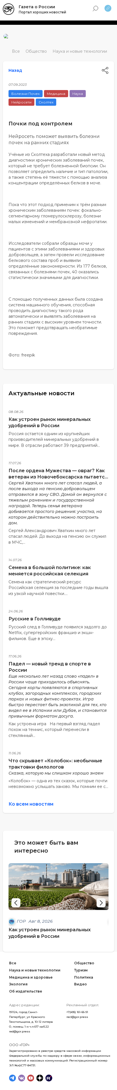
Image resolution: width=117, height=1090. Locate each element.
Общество (36, 51)
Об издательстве (25, 991)
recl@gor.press (77, 1017)
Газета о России (37, 6)
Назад (15, 70)
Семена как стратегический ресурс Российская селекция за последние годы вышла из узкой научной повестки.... (58, 587)
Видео (80, 984)
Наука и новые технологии (80, 51)
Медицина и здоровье (31, 977)
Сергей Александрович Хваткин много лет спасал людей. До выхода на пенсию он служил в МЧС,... (57, 536)
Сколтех (46, 102)
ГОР (22, 921)
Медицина (56, 93)
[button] (101, 902)
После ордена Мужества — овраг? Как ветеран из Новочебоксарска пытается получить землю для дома (58, 477)
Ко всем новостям (31, 804)
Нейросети (21, 102)
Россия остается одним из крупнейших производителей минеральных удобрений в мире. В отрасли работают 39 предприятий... (54, 439)
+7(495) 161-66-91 (77, 1012)
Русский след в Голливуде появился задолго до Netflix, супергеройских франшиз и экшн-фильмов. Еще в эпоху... (58, 632)
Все (16, 51)
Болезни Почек (25, 93)
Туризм (81, 970)
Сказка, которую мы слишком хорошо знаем (56, 773)
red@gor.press (19, 1031)
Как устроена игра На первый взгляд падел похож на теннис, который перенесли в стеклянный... (54, 729)
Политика (83, 977)
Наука (77, 93)
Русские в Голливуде (35, 619)
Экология (18, 984)
